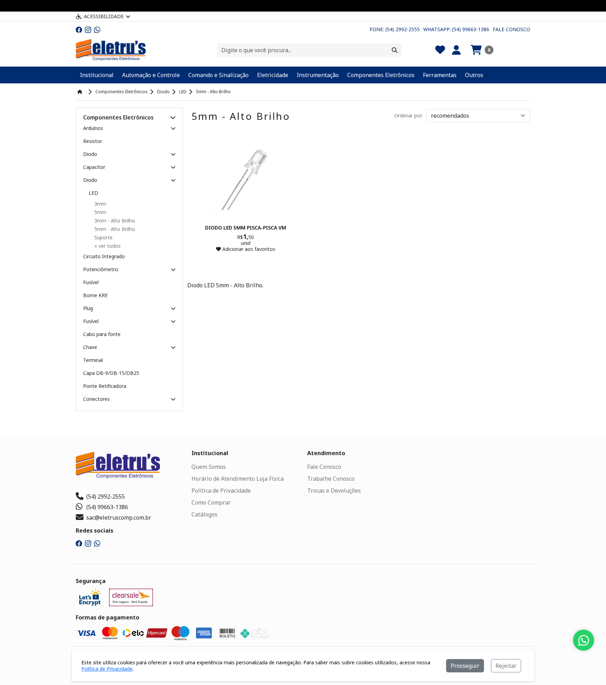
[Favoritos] (440, 50)
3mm (100, 203)
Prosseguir (465, 666)
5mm (100, 212)
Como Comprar (211, 502)
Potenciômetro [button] (100, 269)
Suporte (103, 237)
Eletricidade (272, 75)
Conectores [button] (96, 399)
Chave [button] (90, 347)
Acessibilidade (104, 16)
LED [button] (93, 193)
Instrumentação (318, 75)
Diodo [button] (90, 154)
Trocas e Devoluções (334, 490)
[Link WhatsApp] (97, 29)
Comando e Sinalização (218, 75)
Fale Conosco (511, 29)
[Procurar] (394, 50)
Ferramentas (440, 75)
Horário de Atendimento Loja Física (237, 478)
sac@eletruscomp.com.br (118, 517)
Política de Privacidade (221, 490)
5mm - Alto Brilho (114, 229)
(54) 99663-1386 (107, 507)
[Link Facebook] (79, 29)
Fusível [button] (91, 321)
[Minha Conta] (456, 50)
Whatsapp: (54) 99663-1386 (456, 29)
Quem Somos (208, 467)
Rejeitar (506, 666)
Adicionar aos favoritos (248, 249)
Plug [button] (88, 308)
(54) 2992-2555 (105, 496)
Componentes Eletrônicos (381, 75)
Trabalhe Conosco (331, 478)
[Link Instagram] (88, 29)
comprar (245, 262)
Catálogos (204, 514)
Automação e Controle (151, 75)
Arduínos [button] (93, 128)
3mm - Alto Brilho (114, 220)
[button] (482, 50)
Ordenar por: (408, 115)
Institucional (97, 75)
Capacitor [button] (94, 167)
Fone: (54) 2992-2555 (395, 29)
